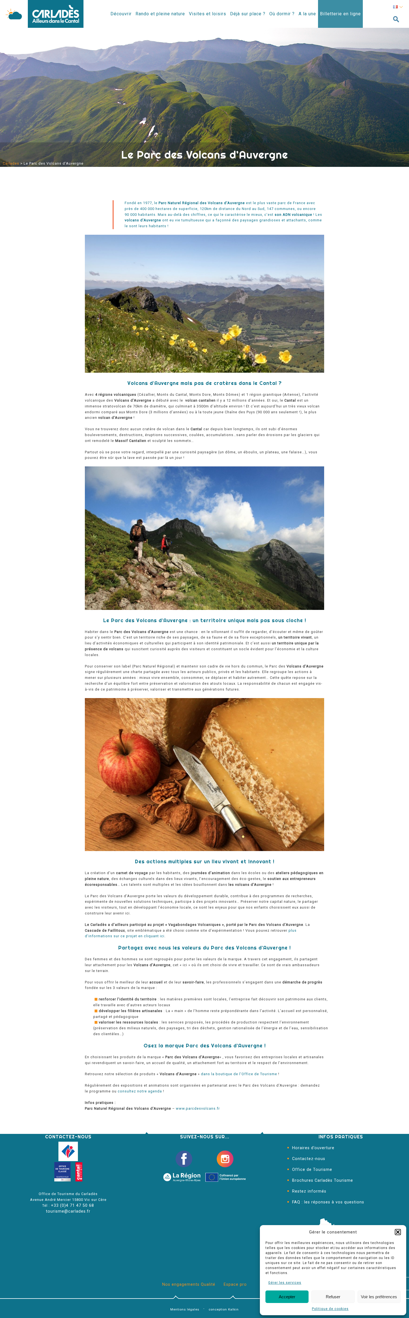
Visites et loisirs (207, 13)
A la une (307, 13)
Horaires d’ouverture (313, 1148)
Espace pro (235, 1284)
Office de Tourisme (312, 1169)
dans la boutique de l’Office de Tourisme (239, 1074)
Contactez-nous (308, 1158)
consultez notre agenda (139, 1091)
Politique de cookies (330, 1309)
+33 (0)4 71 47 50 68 (72, 1205)
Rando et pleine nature (160, 13)
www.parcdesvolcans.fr (198, 1108)
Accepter (287, 1296)
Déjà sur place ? (247, 13)
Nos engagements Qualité (188, 1284)
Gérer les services (284, 1283)
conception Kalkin (224, 1309)
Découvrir (121, 13)
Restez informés (309, 1191)
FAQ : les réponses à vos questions (328, 1202)
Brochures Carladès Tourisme (322, 1180)
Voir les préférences (379, 1296)
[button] (398, 1232)
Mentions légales (184, 1309)
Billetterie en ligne (340, 13)
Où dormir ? (282, 13)
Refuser (333, 1296)
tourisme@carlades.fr (68, 1211)
